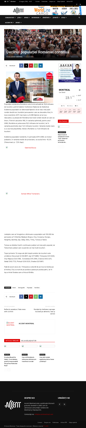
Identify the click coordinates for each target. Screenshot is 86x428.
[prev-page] (5, 369)
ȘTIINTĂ (55, 17)
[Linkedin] (40, 65)
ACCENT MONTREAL (17, 57)
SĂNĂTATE (46, 17)
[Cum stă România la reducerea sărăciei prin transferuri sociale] (29, 350)
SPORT (18, 22)
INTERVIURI (35, 17)
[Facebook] (76, 4)
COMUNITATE (9, 17)
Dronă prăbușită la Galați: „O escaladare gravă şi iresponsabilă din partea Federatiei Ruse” (11, 361)
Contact (37, 1)
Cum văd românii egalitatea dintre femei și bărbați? (47, 359)
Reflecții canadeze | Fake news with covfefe (15, 310)
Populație (29, 287)
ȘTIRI (19, 17)
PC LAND (45, 426)
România (17, 27)
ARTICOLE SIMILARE (12, 341)
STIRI (11, 27)
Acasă (6, 27)
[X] (80, 4)
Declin (14, 287)
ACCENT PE (8, 22)
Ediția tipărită (73, 422)
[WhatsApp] (36, 65)
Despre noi (52, 1)
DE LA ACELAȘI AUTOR (28, 341)
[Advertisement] (29, 279)
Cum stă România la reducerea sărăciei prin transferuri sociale (29, 359)
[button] (79, 18)
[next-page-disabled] (62, 146)
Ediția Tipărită (61, 1)
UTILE (63, 17)
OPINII (26, 17)
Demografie (21, 287)
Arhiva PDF (70, 1)
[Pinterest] (31, 65)
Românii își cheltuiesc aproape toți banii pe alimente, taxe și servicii (44, 311)
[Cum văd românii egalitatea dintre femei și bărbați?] (47, 350)
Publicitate (44, 1)
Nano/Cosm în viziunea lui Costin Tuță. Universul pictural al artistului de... (63, 138)
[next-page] (9, 369)
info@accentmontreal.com (44, 414)
